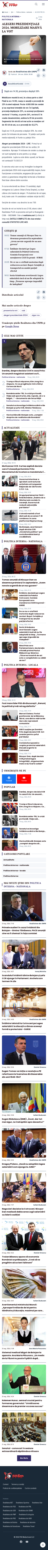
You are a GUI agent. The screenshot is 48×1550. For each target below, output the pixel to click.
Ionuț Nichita (40, 971)
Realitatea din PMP (9, 1515)
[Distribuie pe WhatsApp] (38, 75)
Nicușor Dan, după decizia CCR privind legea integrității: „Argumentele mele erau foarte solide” (31, 760)
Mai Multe (24, 1458)
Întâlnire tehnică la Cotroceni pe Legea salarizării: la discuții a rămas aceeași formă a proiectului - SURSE (22, 1026)
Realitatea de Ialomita (27, 1522)
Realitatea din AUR (25, 1518)
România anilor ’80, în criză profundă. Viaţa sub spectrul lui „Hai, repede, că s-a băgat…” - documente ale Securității (25, 396)
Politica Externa (13, 389)
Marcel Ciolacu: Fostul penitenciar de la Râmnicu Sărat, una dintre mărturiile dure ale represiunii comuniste (32, 718)
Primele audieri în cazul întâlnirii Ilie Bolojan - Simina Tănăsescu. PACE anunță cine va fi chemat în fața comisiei (24, 930)
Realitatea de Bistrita (10, 1522)
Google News (12, 326)
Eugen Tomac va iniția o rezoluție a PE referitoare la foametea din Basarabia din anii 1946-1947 (22, 1074)
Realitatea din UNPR (26, 71)
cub (23, 310)
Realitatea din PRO (9, 1518)
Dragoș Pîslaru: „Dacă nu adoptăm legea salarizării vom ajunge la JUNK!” (23, 1165)
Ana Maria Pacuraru (37, 1348)
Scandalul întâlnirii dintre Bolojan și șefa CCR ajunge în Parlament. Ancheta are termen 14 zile (23, 978)
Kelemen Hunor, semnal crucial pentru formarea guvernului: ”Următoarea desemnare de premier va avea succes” (22, 1403)
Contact (5, 1484)
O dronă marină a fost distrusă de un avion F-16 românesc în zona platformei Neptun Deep (30, 517)
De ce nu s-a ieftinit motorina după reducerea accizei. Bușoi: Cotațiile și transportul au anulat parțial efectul (27, 266)
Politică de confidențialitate (12, 1488)
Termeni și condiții (17, 1484)
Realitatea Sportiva (22, 1503)
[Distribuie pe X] (44, 75)
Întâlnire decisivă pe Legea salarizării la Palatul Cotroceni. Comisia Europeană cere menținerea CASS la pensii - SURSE (26, 253)
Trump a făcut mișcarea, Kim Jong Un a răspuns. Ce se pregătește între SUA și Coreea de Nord (24, 384)
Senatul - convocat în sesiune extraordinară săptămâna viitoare (20, 1450)
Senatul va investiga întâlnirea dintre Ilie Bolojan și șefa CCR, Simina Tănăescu (25, 406)
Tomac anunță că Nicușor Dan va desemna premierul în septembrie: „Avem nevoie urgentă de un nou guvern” (26, 240)
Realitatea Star (37, 1503)
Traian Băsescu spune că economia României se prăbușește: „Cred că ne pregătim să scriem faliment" (21, 1259)
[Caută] (36, 5)
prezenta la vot (10, 310)
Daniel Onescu (40, 1067)
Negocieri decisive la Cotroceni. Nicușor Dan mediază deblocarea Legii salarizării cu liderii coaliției (23, 1211)
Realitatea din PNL (25, 1507)
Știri (12, 12)
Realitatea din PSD (9, 1507)
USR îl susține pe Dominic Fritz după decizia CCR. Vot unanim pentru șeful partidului (31, 733)
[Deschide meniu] (43, 4)
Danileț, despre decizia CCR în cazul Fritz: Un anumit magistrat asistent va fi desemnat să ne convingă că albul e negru (24, 373)
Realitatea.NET (8, 1503)
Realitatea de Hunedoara (11, 1526)
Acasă (6, 12)
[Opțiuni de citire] (43, 1545)
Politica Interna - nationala (24, 12)
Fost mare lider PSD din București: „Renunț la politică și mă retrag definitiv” (24, 705)
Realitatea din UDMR (26, 1511)
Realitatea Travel (28, 1526)
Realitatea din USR (9, 1511)
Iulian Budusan (39, 1115)
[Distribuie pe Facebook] (44, 70)
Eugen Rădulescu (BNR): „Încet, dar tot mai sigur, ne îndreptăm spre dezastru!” (23, 1120)
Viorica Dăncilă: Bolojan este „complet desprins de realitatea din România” (24, 416)
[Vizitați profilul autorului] (4, 72)
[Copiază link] (38, 70)
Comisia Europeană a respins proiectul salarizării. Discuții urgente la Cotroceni (32, 747)
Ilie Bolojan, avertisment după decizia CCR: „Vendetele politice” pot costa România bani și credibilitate (30, 532)
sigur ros (36, 315)
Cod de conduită (30, 1488)
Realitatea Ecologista (26, 1515)
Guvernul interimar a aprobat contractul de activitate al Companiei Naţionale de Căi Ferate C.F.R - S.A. (30, 484)
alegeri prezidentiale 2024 (16, 315)
